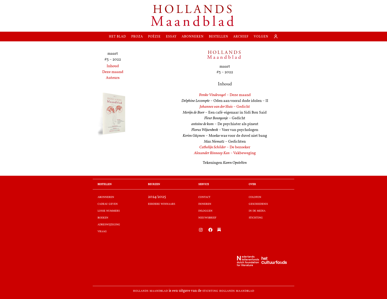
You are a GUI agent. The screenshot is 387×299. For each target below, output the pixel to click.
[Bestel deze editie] (113, 114)
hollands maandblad (150, 291)
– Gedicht (225, 107)
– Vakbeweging (225, 153)
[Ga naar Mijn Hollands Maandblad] (275, 36)
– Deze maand (225, 95)
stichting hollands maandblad (228, 291)
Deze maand (112, 72)
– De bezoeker (224, 147)
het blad (117, 36)
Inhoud (113, 66)
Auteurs (113, 78)
